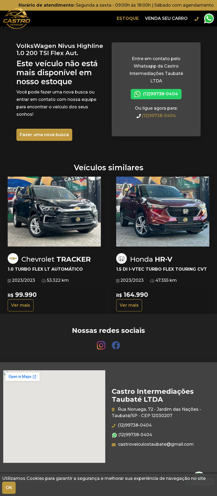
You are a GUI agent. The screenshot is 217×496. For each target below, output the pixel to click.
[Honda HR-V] (163, 212)
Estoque (128, 18)
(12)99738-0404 (160, 93)
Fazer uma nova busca (44, 134)
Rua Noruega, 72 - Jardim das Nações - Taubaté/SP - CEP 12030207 (156, 412)
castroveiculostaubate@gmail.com (155, 444)
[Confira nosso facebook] (116, 342)
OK (9, 487)
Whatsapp (209, 18)
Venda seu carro (166, 18)
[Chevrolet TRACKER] (54, 212)
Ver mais (20, 305)
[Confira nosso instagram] (101, 342)
